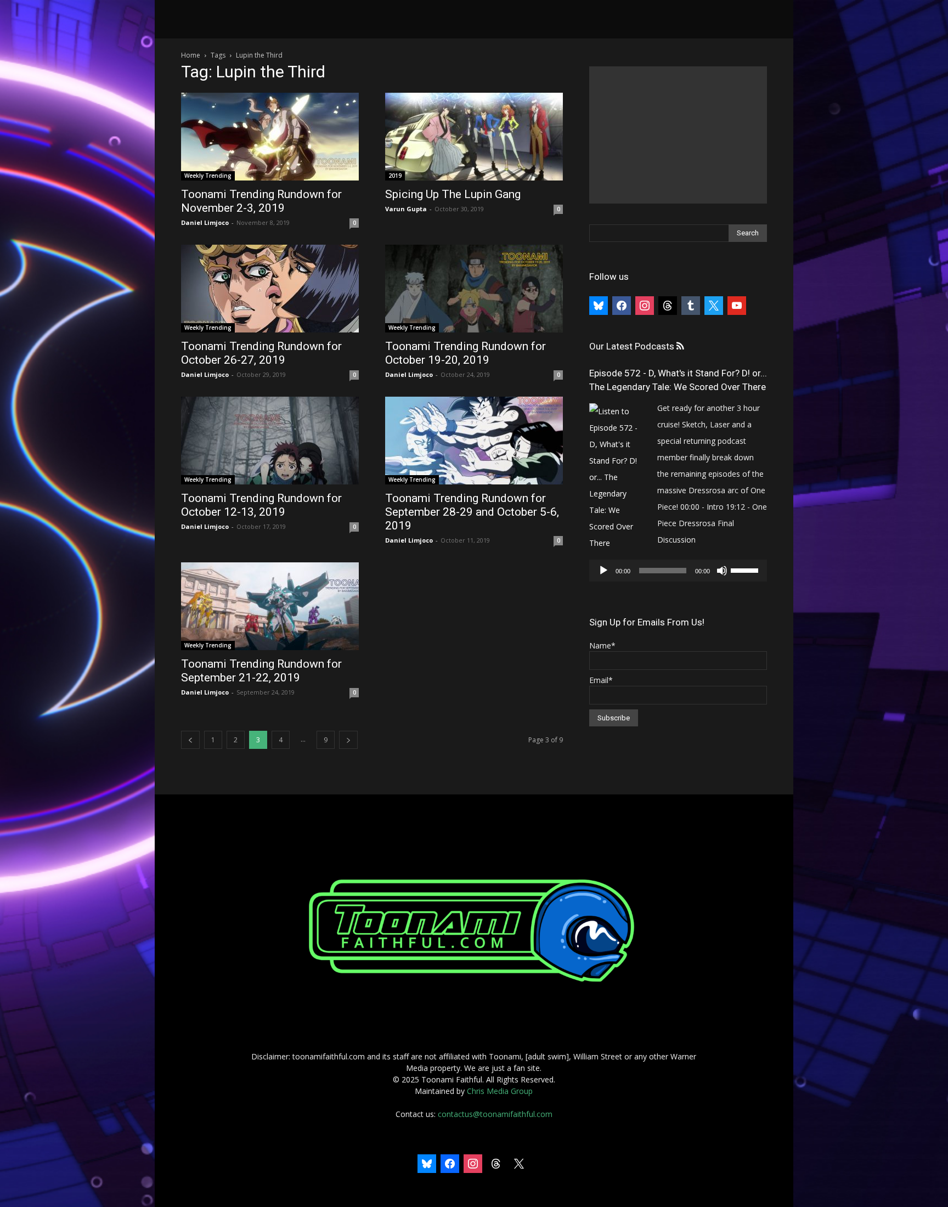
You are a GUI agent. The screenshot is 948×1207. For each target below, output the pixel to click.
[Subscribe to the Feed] (680, 346)
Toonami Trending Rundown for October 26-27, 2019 (261, 353)
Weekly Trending (208, 175)
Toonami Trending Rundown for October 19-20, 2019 (465, 353)
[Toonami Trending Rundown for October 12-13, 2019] (270, 440)
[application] (678, 571)
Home (190, 55)
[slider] (746, 569)
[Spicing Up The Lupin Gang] (474, 137)
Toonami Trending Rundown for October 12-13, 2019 (261, 505)
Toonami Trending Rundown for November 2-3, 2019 (261, 201)
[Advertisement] (678, 135)
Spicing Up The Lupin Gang (453, 194)
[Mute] (721, 570)
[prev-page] (190, 740)
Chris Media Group (500, 1091)
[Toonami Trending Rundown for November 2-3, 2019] (270, 137)
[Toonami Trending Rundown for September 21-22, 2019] (270, 606)
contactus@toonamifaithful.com (495, 1114)
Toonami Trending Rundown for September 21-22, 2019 (261, 670)
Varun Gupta (406, 209)
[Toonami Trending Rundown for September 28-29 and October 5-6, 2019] (474, 440)
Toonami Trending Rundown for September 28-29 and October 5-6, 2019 (472, 512)
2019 (395, 175)
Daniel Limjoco (205, 222)
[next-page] (348, 740)
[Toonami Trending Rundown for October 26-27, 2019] (270, 288)
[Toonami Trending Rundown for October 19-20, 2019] (474, 288)
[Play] (603, 570)
